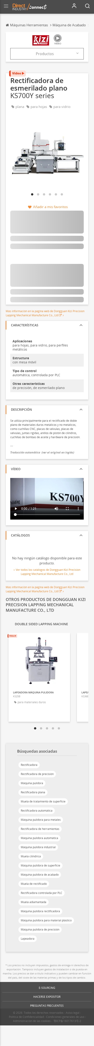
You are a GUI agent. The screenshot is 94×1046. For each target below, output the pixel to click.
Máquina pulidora (32, 783)
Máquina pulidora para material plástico (46, 920)
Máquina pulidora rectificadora (40, 911)
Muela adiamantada (33, 902)
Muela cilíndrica (31, 856)
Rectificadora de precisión (37, 774)
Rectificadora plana (33, 792)
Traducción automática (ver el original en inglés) (42, 452)
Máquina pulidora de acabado (40, 875)
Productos (45, 53)
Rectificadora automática (36, 811)
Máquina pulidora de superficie (40, 865)
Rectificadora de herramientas (40, 829)
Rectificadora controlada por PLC (41, 893)
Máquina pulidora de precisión (40, 929)
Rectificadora (29, 765)
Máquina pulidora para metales (41, 820)
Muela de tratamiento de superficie (43, 801)
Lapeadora (27, 939)
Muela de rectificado (34, 884)
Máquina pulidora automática (39, 838)
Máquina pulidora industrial (38, 847)
